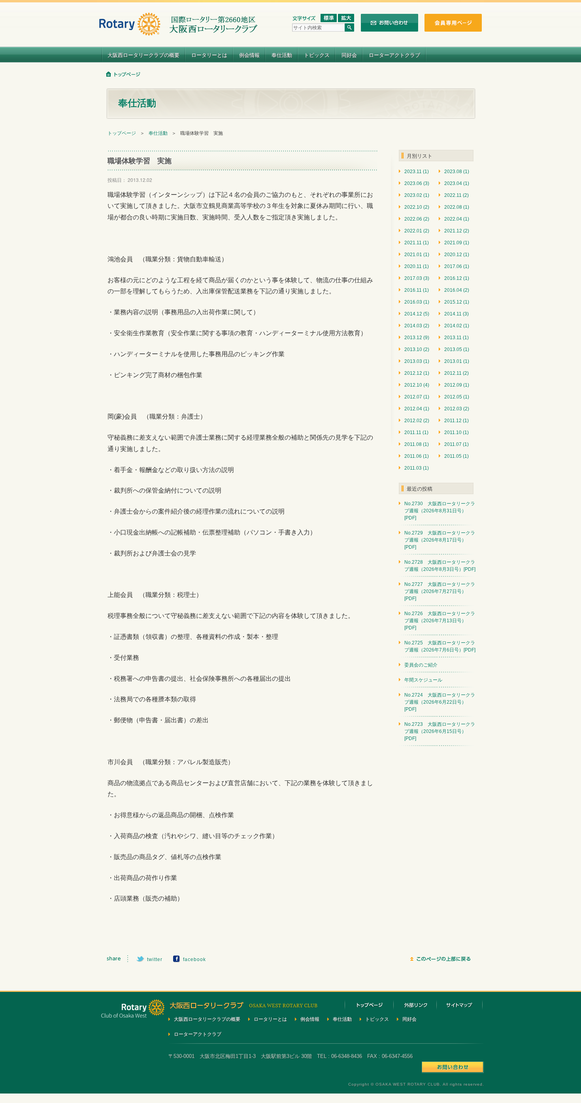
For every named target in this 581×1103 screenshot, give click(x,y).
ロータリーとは (209, 55)
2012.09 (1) (456, 385)
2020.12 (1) (456, 254)
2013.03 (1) (416, 361)
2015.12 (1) (456, 302)
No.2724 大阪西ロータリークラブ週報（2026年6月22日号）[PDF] (439, 702)
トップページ (122, 133)
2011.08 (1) (416, 444)
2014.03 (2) (416, 326)
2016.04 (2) (456, 290)
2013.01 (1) (456, 361)
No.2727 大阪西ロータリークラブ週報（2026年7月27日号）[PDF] (439, 591)
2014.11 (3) (456, 314)
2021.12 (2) (456, 231)
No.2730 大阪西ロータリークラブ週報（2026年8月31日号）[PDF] (439, 511)
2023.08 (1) (456, 171)
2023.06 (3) (416, 183)
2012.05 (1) (456, 397)
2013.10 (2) (416, 349)
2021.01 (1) (416, 254)
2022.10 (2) (416, 207)
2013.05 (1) (456, 349)
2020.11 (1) (416, 266)
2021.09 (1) (456, 243)
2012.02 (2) (416, 420)
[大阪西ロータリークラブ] (178, 30)
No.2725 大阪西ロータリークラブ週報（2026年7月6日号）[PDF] (439, 646)
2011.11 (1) (416, 432)
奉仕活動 (282, 55)
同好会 (349, 55)
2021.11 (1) (416, 243)
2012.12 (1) (416, 373)
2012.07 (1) (416, 397)
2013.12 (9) (416, 337)
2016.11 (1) (416, 290)
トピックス (317, 55)
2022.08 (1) (456, 207)
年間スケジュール (423, 680)
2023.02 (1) (416, 195)
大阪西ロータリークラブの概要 (143, 55)
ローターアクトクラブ (394, 55)
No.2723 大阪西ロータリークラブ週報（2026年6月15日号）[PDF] (439, 731)
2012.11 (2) (456, 373)
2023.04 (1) (456, 183)
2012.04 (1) (416, 409)
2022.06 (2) (416, 219)
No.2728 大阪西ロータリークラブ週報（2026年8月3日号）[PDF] (439, 565)
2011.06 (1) (416, 456)
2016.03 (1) (416, 302)
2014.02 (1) (456, 326)
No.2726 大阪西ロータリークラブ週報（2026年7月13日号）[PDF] (439, 621)
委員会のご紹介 (421, 665)
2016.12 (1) (456, 278)
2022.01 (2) (416, 231)
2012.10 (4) (416, 385)
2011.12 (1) (456, 420)
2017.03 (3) (416, 278)
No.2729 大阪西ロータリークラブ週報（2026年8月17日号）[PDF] (439, 540)
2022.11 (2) (456, 195)
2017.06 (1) (456, 266)
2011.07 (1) (456, 444)
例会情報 (249, 55)
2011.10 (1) (456, 432)
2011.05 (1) (456, 456)
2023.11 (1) (416, 171)
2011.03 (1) (416, 468)
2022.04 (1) (456, 219)
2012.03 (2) (456, 409)
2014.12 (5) (416, 314)
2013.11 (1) (456, 337)
